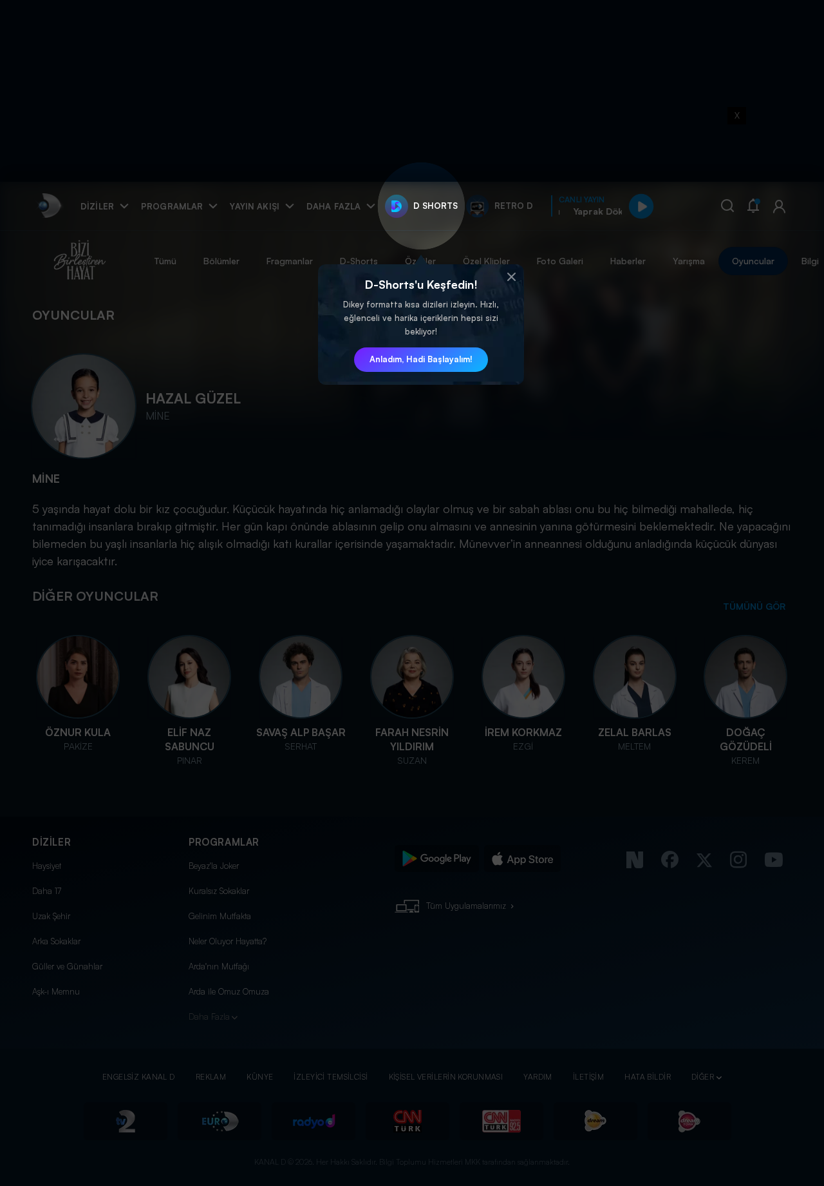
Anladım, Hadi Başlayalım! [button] (421, 359)
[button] (511, 277)
